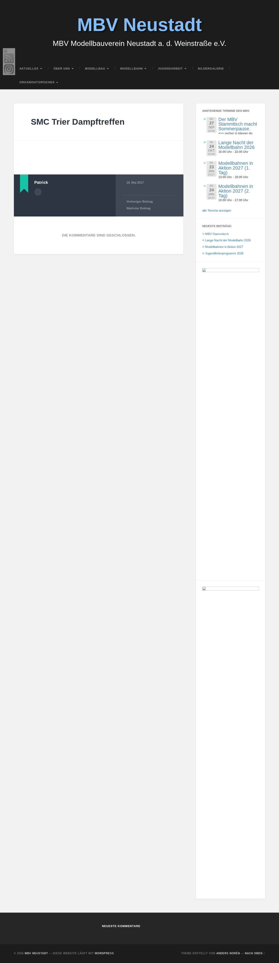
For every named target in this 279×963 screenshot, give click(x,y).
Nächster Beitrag (138, 208)
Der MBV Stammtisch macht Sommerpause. (237, 124)
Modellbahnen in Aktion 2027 (224, 247)
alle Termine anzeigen (216, 210)
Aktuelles (28, 68)
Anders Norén (228, 953)
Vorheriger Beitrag (139, 201)
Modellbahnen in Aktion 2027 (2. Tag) (235, 191)
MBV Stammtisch (217, 234)
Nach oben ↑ (255, 953)
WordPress (104, 953)
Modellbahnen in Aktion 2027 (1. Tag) (235, 168)
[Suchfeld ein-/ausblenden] (258, 82)
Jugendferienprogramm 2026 (224, 253)
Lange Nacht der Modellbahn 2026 (236, 145)
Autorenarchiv (38, 192)
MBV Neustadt (139, 24)
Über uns (62, 68)
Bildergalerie (211, 68)
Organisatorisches (37, 82)
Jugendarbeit (170, 68)
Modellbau (95, 68)
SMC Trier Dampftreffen (78, 121)
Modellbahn (131, 68)
